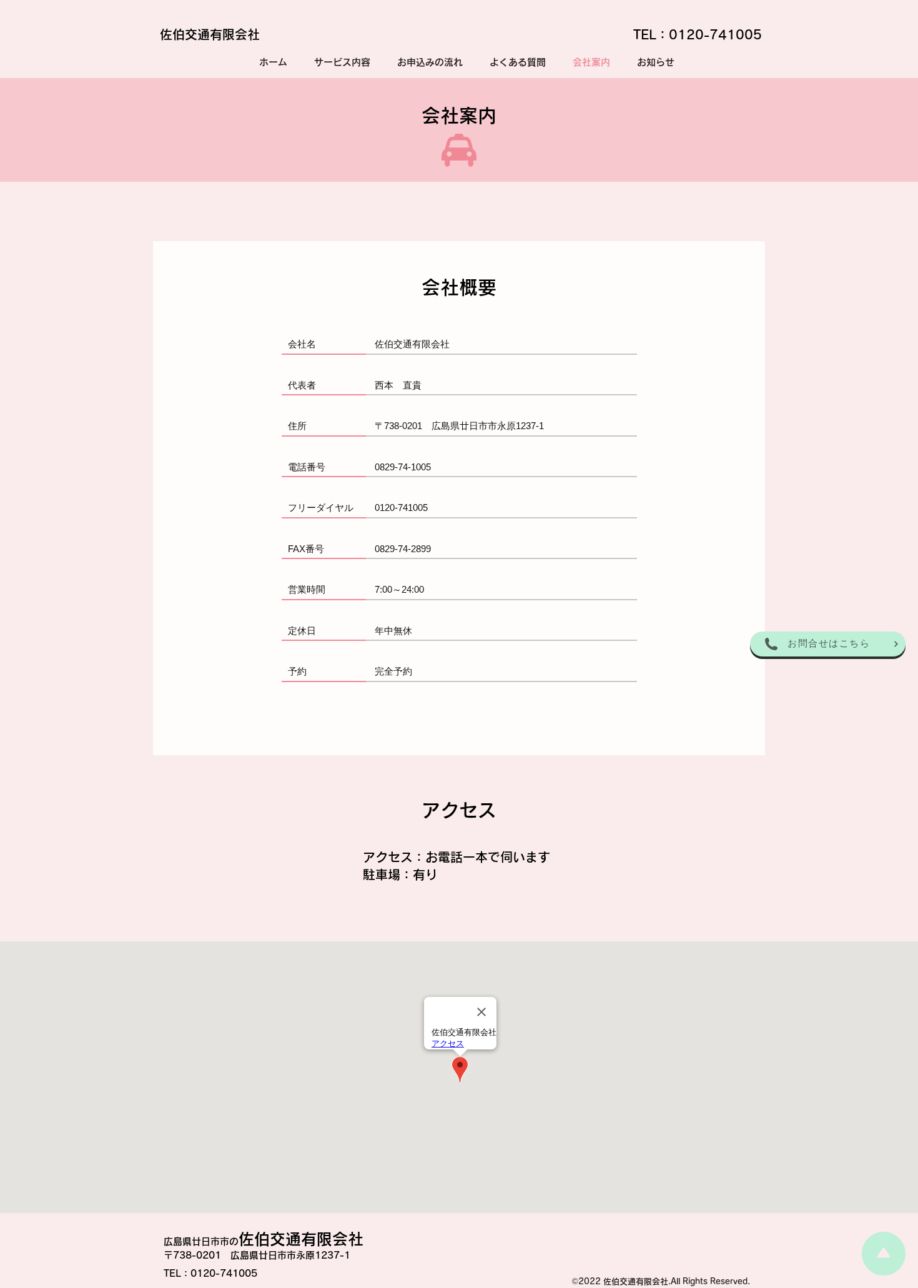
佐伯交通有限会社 (210, 34)
